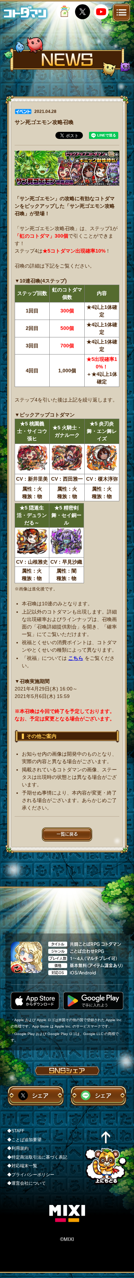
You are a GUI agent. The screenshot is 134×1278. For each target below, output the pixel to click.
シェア (40, 1095)
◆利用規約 (18, 1148)
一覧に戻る (67, 834)
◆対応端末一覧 (22, 1166)
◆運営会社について (26, 1183)
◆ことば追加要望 (24, 1140)
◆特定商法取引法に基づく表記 (37, 1157)
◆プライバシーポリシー (30, 1175)
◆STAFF (15, 1131)
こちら (75, 658)
